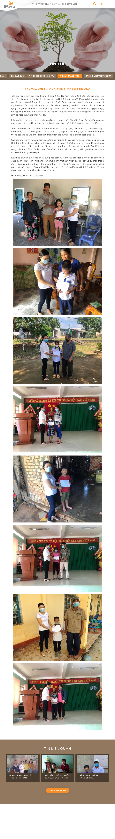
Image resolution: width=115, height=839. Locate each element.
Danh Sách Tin (57, 790)
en (101, 4)
